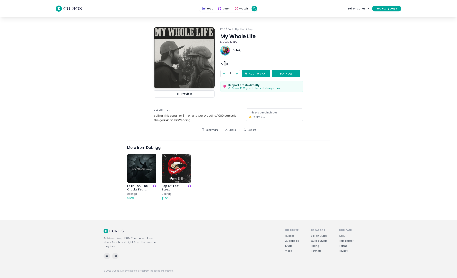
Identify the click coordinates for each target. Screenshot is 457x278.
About (342, 236)
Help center (346, 241)
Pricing (315, 246)
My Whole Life (228, 42)
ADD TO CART (258, 73)
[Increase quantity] (236, 73)
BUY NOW (286, 73)
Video (288, 251)
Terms (343, 246)
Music (288, 246)
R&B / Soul (226, 29)
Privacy (343, 251)
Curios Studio (319, 241)
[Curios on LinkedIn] (107, 256)
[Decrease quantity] (224, 73)
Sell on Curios (319, 236)
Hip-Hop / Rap (244, 29)
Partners (316, 251)
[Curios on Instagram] (115, 256)
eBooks (289, 236)
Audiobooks (292, 241)
